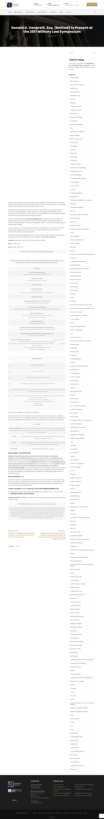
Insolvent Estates (74, 380)
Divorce (72, 232)
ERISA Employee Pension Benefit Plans (79, 268)
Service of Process (75, 620)
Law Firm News (74, 413)
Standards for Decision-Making (78, 663)
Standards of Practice (75, 667)
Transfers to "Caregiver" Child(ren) (79, 708)
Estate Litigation (74, 283)
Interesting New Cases (75, 391)
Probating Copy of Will (75, 576)
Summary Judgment (75, 674)
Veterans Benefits (74, 762)
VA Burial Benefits (74, 747)
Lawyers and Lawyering (76, 424)
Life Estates (73, 445)
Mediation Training (75, 485)
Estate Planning (74, 286)
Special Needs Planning (76, 645)
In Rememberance (75, 373)
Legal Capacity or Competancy (78, 427)
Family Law (73, 301)
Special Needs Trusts (75, 649)
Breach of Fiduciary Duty (76, 139)
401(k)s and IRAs (74, 77)
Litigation (72, 456)
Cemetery (73, 149)
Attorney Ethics (74, 113)
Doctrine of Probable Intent (77, 240)
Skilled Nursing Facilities (76, 627)
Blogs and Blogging (75, 135)
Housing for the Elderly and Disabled (79, 366)
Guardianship (73, 348)
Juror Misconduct (74, 402)
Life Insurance (73, 449)
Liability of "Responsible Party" (77, 438)
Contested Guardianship (76, 193)
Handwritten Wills (74, 351)
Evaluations (73, 294)
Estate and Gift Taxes (75, 279)
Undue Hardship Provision (76, 737)
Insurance (72, 387)
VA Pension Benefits (75, 758)
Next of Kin (73, 528)
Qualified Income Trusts (76, 591)
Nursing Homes (74, 546)
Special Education (74, 638)
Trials (71, 715)
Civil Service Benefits (75, 164)
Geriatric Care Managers (76, 330)
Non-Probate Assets (75, 532)
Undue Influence (74, 740)
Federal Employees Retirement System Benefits (82, 308)
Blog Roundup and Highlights (77, 131)
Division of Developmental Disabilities (79, 229)
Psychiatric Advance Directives (78, 584)
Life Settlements (74, 452)
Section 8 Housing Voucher (77, 616)
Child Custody (73, 157)
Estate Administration (75, 272)
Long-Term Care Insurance (77, 463)
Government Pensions (75, 337)
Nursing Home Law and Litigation (61, 795)
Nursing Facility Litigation (76, 535)
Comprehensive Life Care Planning (83, 793)
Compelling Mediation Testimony (78, 178)
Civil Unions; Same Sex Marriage (78, 167)
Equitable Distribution (75, 265)
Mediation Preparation (75, 481)
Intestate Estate (74, 398)
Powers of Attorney (75, 569)
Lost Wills (72, 470)
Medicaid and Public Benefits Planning (84, 784)
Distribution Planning (75, 225)
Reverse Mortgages (75, 609)
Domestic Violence (75, 243)
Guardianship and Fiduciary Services (83, 789)
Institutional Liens (74, 384)
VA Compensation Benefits (77, 751)
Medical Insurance (74, 499)
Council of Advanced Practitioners (35, 460)
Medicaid (72, 488)
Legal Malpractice (74, 431)
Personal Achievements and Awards (79, 557)
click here (86, 65)
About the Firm (30, 12)
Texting (72, 692)
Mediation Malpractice (76, 478)
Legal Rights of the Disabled (77, 434)
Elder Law (72, 250)
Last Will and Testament (76, 409)
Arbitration (73, 103)
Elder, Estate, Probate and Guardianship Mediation (82, 254)
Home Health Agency (75, 359)
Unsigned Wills (73, 744)
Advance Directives (75, 92)
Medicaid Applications (75, 492)
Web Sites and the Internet (77, 765)
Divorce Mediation (74, 236)
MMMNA (72, 510)
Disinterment (73, 222)
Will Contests (73, 769)
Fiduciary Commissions (76, 312)
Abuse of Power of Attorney (77, 84)
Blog (61, 12)
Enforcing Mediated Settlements (78, 261)
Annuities (72, 99)
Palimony (72, 553)
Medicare (72, 503)
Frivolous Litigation (74, 319)
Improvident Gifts (74, 369)
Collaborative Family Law (76, 171)
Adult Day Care (74, 88)
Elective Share (73, 258)
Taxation (72, 685)
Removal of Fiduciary (75, 602)
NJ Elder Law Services (58, 784)
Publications (59, 813)
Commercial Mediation (76, 175)
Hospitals (72, 362)
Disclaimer (52, 817)
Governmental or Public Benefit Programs (80, 341)
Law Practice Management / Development (81, 420)
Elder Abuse (73, 247)
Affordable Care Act (75, 95)
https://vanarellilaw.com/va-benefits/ (22, 493)
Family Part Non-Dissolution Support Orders (81, 305)
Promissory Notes (74, 580)
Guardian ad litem (74, 344)
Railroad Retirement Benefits (77, 594)
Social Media (73, 631)
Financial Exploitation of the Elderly (78, 315)
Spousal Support (74, 656)
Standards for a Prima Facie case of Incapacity (82, 659)
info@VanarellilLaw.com (51, 489)
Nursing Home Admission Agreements (79, 539)
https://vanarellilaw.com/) (34, 219)
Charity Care (73, 153)
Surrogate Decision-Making (77, 681)
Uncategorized (74, 733)
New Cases (73, 514)
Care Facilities (73, 146)
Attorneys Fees (74, 121)
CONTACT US (92, 4)
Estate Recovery (74, 290)
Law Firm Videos (74, 416)
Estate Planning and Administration (83, 795)
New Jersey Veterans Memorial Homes (79, 517)
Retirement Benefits (75, 605)
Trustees (72, 722)
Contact (68, 12)
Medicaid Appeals (79, 787)
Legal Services (18, 12)
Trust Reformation (75, 718)
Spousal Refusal (74, 652)
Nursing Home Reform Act (76, 543)
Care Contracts (74, 142)
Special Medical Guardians (76, 641)
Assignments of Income (76, 106)
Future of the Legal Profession (77, 326)
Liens (71, 442)
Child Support (73, 160)
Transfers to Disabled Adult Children (79, 711)
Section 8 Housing (74, 612)
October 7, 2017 (52, 36)
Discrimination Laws (75, 218)
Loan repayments (74, 460)
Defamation (73, 204)
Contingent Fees (74, 196)
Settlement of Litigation (76, 623)
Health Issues (73, 355)
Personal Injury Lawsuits (76, 561)
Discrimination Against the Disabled (79, 214)
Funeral (72, 323)
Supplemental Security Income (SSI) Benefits (81, 677)
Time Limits (73, 695)
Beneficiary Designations (76, 124)
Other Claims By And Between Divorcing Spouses (82, 550)
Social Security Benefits (76, 634)
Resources (53, 12)
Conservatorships (74, 182)
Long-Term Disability (75, 467)
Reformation (73, 598)
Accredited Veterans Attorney (37, 462)
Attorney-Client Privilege (76, 117)
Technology (73, 688)
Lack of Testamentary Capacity (78, 405)
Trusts (72, 726)
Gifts (71, 333)
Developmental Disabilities (76, 207)
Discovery (72, 211)
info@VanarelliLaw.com (53, 5)
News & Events (42, 12)
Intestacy (72, 395)
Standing (72, 670)
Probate (72, 573)
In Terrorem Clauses (75, 377)
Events (72, 297)
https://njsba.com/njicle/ (49, 237)
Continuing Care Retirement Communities (81, 200)
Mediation (72, 474)
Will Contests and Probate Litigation (62, 793)
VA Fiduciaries (73, 755)
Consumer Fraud (74, 185)
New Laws (72, 521)
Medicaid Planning (74, 496)
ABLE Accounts (74, 81)
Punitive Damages (74, 587)
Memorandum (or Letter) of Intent (79, 506)
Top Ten (72, 699)
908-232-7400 (38, 5)
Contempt (73, 189)
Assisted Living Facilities (76, 110)
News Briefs (73, 525)
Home (9, 12)
